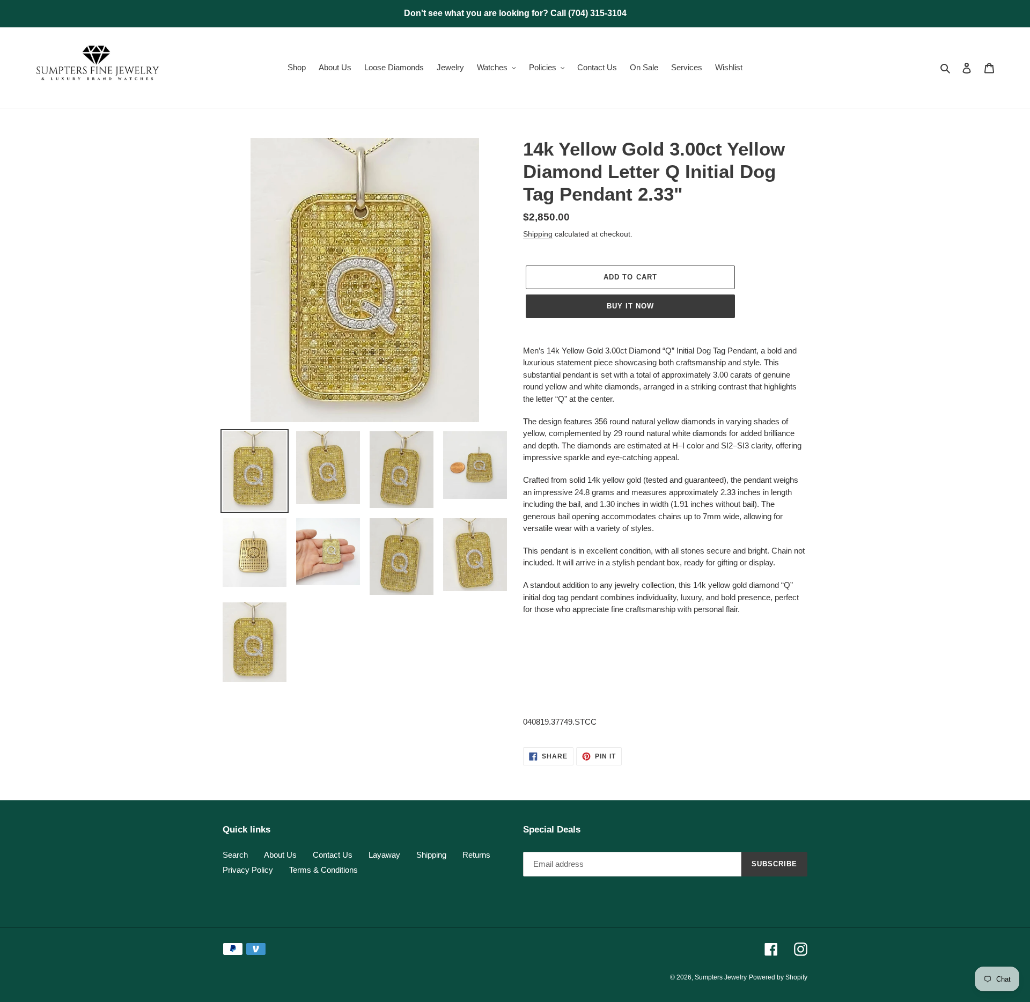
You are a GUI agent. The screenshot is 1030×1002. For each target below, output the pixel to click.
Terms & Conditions (323, 869)
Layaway (384, 854)
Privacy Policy (248, 869)
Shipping (538, 234)
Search (235, 854)
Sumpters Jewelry (721, 977)
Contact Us (332, 854)
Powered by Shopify (778, 977)
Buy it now (630, 306)
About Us (280, 854)
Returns (476, 854)
